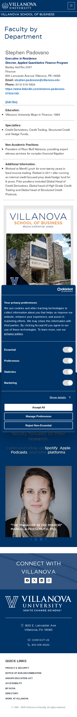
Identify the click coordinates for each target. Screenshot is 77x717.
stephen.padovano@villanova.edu (37, 80)
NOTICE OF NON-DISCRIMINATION (23, 673)
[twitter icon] (34, 580)
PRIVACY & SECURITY (17, 667)
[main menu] (71, 5)
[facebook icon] (27, 580)
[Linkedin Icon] (41, 580)
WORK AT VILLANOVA (17, 698)
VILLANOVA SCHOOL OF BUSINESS (27, 14)
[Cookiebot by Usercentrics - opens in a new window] (57, 290)
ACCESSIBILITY (13, 683)
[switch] (68, 361)
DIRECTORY (11, 693)
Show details (58, 397)
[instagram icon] (49, 580)
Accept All (38, 407)
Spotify (51, 448)
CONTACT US (40, 640)
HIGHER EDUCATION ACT (19, 678)
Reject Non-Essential (38, 425)
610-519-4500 (40, 644)
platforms (56, 452)
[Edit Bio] (11, 102)
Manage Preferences (38, 416)
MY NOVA (10, 688)
